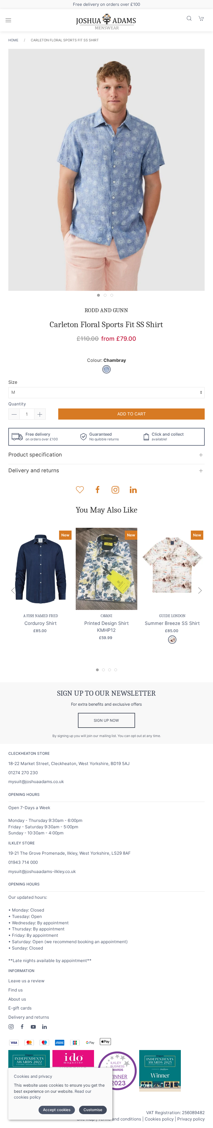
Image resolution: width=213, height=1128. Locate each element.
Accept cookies (56, 1109)
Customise (92, 1109)
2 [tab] (106, 296)
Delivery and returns (33, 470)
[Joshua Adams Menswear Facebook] (22, 1026)
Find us (15, 990)
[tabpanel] (106, 170)
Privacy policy (191, 1119)
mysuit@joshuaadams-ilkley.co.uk (42, 871)
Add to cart (131, 414)
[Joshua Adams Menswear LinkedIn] (44, 1026)
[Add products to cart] (201, 18)
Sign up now (106, 720)
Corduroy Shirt (40, 623)
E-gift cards (20, 1008)
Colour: (106, 360)
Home (13, 40)
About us (17, 999)
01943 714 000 (23, 862)
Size (12, 382)
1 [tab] (100, 296)
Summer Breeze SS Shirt (172, 623)
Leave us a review (26, 980)
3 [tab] (113, 296)
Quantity (17, 404)
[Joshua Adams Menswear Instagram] (11, 1026)
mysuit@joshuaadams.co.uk (36, 781)
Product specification (35, 454)
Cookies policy (159, 1119)
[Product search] (189, 18)
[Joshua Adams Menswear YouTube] (33, 1026)
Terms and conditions (119, 1119)
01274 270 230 (23, 772)
